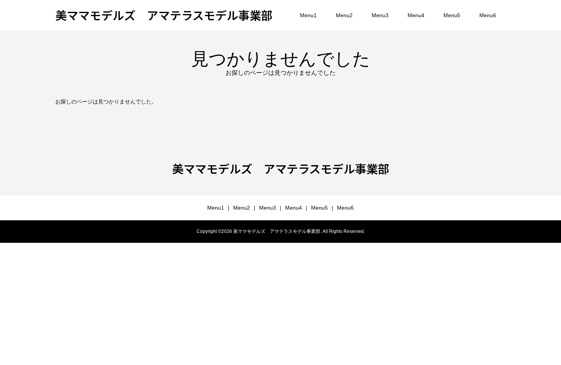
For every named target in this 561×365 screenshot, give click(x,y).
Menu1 (308, 15)
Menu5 (451, 15)
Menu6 (487, 15)
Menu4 (416, 15)
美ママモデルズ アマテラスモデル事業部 (163, 14)
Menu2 (344, 15)
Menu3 (380, 15)
